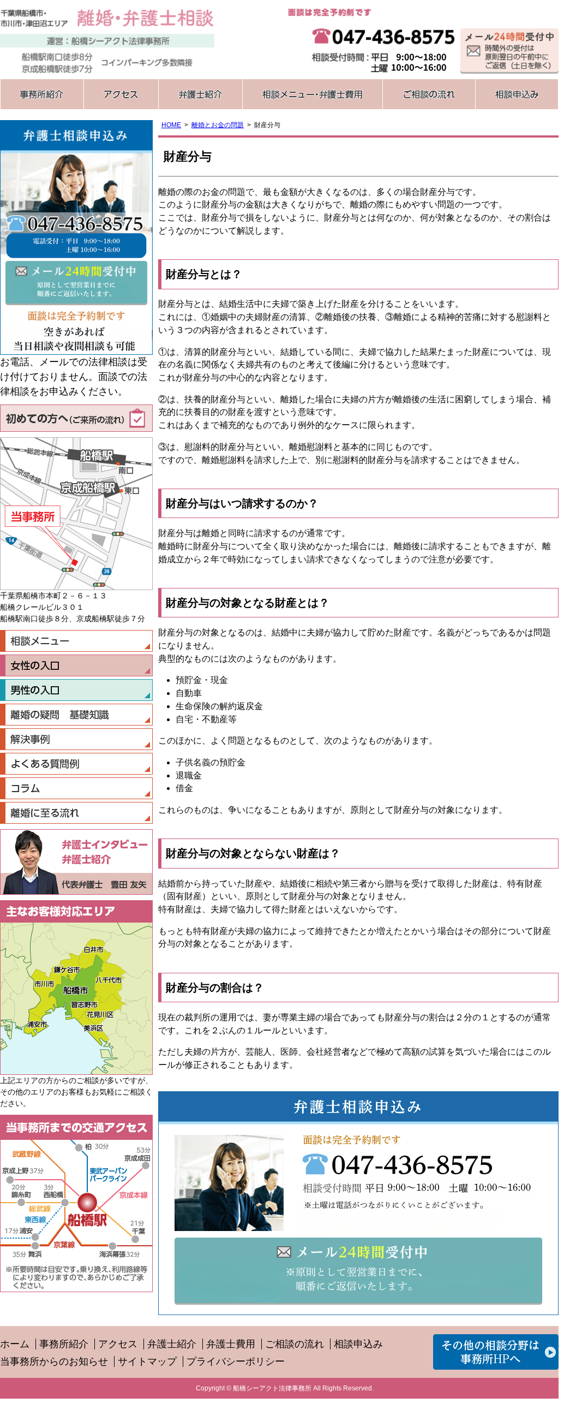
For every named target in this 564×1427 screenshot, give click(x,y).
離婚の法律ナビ (76, 788)
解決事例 (76, 739)
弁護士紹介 (200, 94)
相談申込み (517, 94)
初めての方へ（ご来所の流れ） (76, 418)
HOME (171, 125)
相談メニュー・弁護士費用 (312, 94)
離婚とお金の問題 (217, 125)
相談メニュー (76, 641)
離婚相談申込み (509, 50)
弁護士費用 (230, 1344)
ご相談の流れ (428, 94)
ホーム (14, 1344)
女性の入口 (76, 665)
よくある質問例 (76, 764)
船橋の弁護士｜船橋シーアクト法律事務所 (496, 1352)
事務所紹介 (41, 94)
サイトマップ (147, 1361)
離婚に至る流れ (76, 813)
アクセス (120, 94)
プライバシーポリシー (236, 1361)
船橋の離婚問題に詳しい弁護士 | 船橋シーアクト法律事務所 (107, 39)
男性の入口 (76, 690)
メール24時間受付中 (358, 1270)
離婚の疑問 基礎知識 (76, 715)
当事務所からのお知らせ (54, 1361)
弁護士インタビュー (104, 844)
